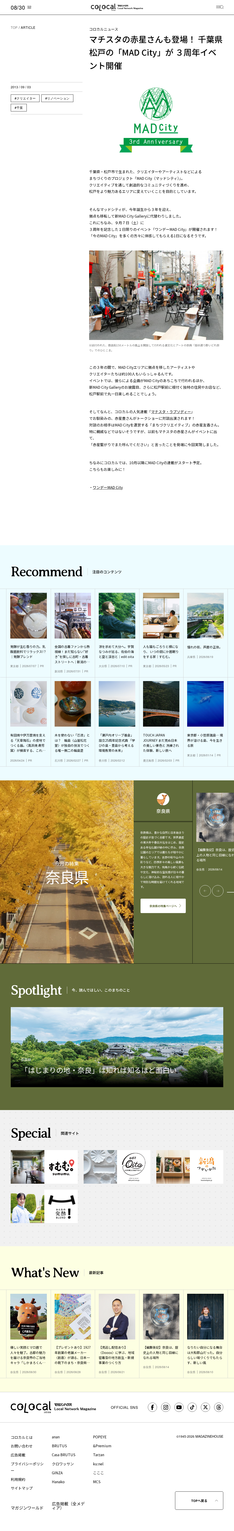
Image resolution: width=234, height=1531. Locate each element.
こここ (98, 1472)
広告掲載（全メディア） (68, 1506)
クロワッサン (63, 1463)
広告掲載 (18, 1455)
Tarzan (98, 1454)
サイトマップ (22, 1488)
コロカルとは (22, 1437)
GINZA (57, 1472)
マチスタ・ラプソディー (171, 411)
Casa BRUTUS (63, 1454)
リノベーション (58, 98)
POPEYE (99, 1436)
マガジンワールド (27, 1508)
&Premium (102, 1445)
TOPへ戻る (199, 1500)
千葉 (19, 107)
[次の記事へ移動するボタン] (217, 891)
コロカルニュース (103, 29)
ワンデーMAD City (108, 487)
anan (56, 1436)
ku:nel (98, 1463)
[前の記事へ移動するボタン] (205, 891)
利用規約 (18, 1479)
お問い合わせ (22, 1446)
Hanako (58, 1481)
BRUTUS (59, 1445)
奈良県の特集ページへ (163, 906)
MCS (97, 1481)
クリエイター (26, 98)
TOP (14, 27)
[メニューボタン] (220, 7)
